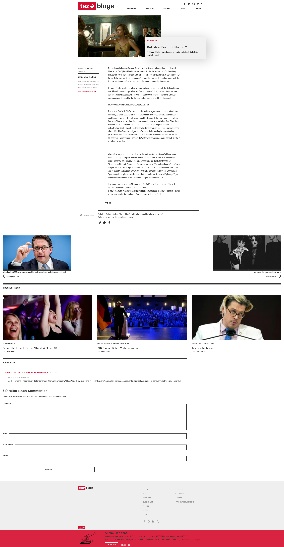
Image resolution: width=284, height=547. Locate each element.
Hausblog (150, 8)
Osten (145, 514)
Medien (146, 506)
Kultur (145, 493)
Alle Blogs (131, 8)
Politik (145, 489)
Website (5, 456)
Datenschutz (179, 493)
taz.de (198, 8)
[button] (104, 222)
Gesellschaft (147, 497)
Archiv (145, 510)
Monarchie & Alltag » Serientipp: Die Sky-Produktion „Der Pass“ (29, 372)
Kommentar (7, 404)
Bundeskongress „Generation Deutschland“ (113, 343)
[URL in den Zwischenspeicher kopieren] (99, 222)
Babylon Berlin (88, 215)
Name (5, 433)
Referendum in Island (10, 343)
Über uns (166, 8)
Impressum (179, 489)
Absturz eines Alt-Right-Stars (203, 343)
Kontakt (183, 8)
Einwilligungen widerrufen (184, 502)
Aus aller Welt (148, 502)
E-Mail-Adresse (8, 444)
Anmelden (178, 497)
